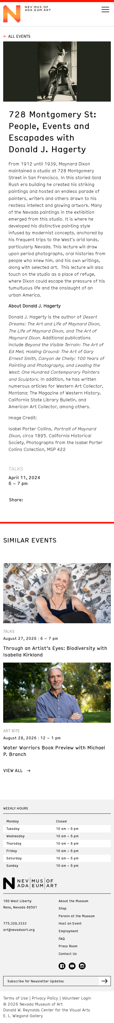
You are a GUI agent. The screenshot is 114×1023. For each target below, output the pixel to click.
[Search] (105, 10)
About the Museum (73, 901)
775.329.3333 (15, 923)
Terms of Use (15, 998)
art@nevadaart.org (19, 929)
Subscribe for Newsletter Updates (35, 981)
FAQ (62, 939)
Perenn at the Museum (77, 916)
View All (13, 770)
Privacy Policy (45, 998)
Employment (68, 931)
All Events (19, 36)
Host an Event (70, 923)
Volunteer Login (76, 998)
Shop (63, 908)
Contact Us (68, 954)
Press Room (68, 946)
